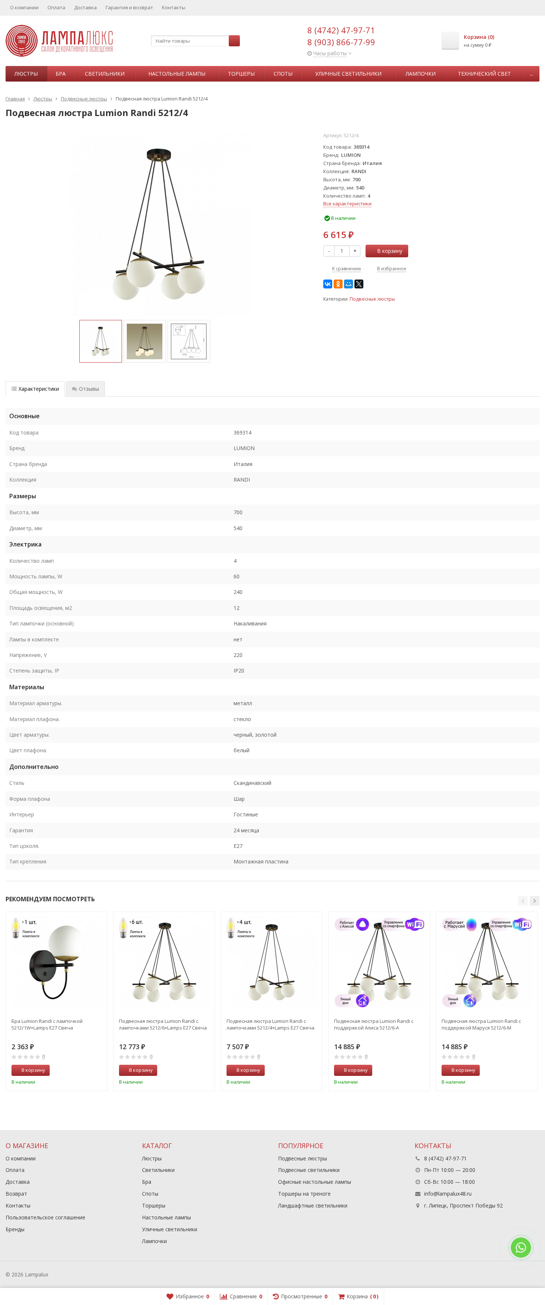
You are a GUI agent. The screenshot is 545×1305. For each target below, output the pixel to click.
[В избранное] (99, 1070)
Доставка (85, 7)
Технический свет (484, 73)
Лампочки (421, 73)
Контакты (173, 7)
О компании (24, 7)
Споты (283, 73)
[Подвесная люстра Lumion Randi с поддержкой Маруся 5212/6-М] (486, 962)
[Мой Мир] (348, 284)
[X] (358, 284)
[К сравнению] (87, 1070)
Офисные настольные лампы (314, 1181)
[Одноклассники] (338, 284)
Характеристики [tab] (39, 388)
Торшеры (241, 73)
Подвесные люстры (372, 299)
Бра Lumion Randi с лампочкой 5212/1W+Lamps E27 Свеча (47, 1024)
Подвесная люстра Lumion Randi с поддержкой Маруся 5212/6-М (481, 1024)
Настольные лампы (176, 73)
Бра (61, 73)
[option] (101, 341)
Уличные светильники (348, 73)
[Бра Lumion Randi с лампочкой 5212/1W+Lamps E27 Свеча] (56, 962)
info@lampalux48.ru (448, 1193)
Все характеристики (347, 203)
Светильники (105, 73)
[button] (523, 901)
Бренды (15, 1229)
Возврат (16, 1193)
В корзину (389, 250)
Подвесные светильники (309, 1169)
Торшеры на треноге (304, 1193)
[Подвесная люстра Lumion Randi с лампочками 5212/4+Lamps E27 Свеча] (271, 962)
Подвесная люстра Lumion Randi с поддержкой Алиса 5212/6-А (373, 1024)
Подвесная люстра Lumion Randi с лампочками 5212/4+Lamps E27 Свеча (270, 1024)
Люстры (26, 73)
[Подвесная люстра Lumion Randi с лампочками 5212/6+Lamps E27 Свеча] (164, 962)
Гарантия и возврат (129, 7)
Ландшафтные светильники (312, 1205)
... (531, 73)
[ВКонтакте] (327, 284)
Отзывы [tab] (89, 388)
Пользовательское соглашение (45, 1217)
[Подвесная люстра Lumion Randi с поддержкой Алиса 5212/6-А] (379, 962)
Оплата (56, 7)
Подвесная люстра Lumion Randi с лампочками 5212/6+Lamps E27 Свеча (163, 1024)
